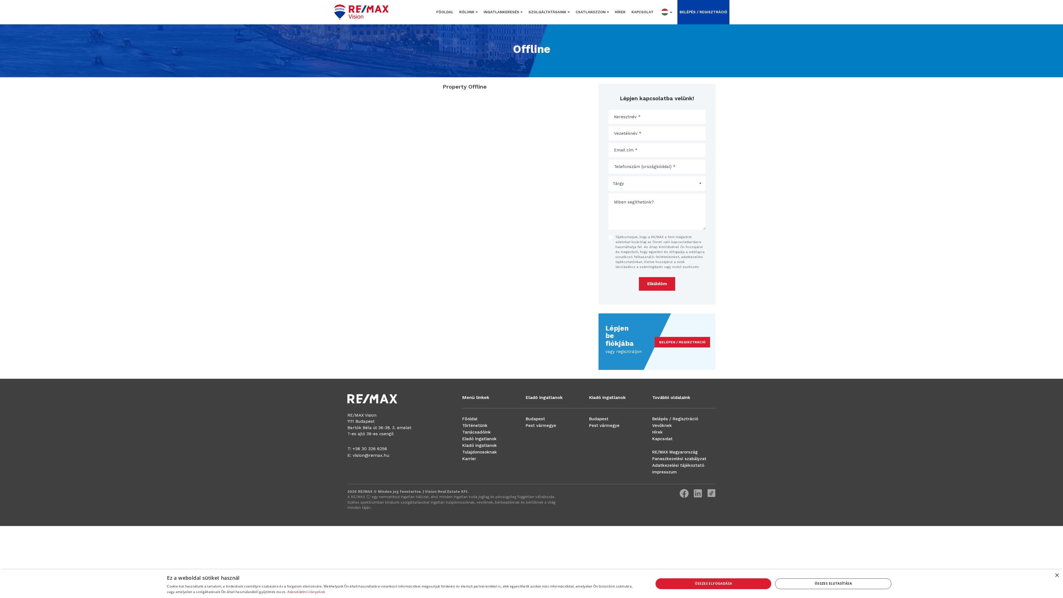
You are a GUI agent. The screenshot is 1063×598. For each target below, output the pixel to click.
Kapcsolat (642, 12)
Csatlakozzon (591, 12)
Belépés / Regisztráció (675, 418)
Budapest (535, 418)
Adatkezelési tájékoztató (678, 465)
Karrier (469, 458)
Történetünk (474, 425)
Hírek (620, 12)
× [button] (1057, 575)
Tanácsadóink (476, 432)
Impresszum (664, 472)
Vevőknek (662, 425)
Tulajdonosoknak (479, 452)
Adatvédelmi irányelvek (306, 591)
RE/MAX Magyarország (675, 452)
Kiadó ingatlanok (479, 445)
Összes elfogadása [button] (713, 583)
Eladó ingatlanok (479, 438)
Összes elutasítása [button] (833, 583)
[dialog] (531, 583)
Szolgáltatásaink (547, 12)
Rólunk (467, 12)
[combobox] (657, 183)
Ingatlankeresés (502, 12)
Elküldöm (657, 283)
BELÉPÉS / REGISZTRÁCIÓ (703, 12)
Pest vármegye (541, 425)
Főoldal (444, 12)
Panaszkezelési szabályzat (679, 458)
